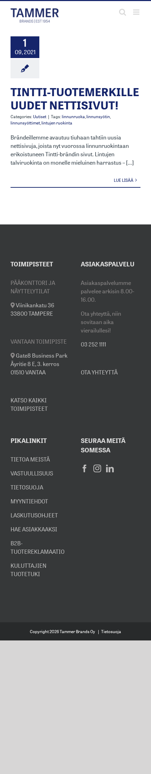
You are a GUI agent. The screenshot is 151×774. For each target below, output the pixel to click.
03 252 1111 (93, 344)
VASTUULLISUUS (32, 473)
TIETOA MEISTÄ (30, 459)
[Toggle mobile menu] (136, 12)
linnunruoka (73, 117)
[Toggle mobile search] (122, 12)
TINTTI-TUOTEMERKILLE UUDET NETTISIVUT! (75, 98)
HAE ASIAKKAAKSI (34, 529)
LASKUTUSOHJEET (34, 515)
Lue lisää (123, 180)
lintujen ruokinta (56, 123)
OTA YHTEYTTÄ (99, 372)
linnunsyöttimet (25, 123)
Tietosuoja (111, 632)
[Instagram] (97, 468)
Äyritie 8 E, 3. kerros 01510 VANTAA (39, 364)
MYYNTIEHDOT (29, 501)
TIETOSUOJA (27, 487)
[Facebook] (84, 468)
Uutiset (39, 117)
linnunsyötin (98, 117)
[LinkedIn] (110, 468)
